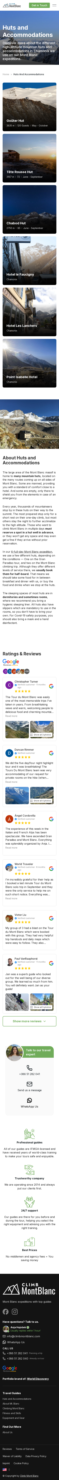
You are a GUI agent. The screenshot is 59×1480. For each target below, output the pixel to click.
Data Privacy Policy (36, 1456)
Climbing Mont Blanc (13, 1408)
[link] (29, 1102)
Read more (11, 716)
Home (6, 74)
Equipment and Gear (14, 1418)
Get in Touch (39, 5)
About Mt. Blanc (11, 1403)
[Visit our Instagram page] (15, 1312)
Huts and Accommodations (17, 1398)
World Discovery (38, 1378)
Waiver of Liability (12, 1456)
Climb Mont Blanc (29, 1475)
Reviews (7, 1449)
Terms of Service (25, 1449)
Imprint (6, 1463)
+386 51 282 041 (29, 1074)
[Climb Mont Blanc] (29, 1288)
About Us (7, 1432)
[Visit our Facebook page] (6, 1312)
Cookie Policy (21, 1463)
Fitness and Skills (12, 1413)
